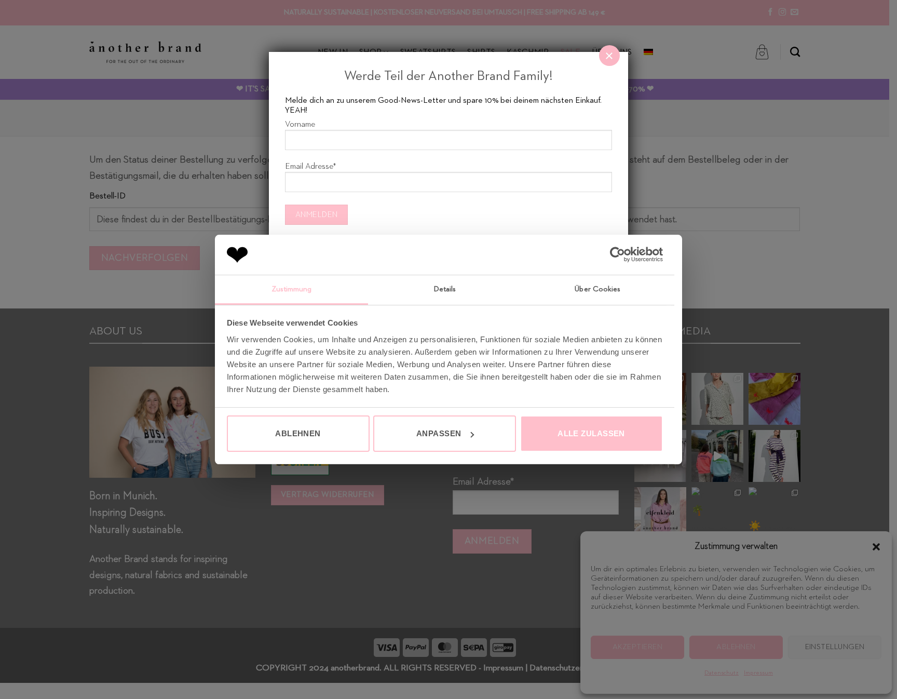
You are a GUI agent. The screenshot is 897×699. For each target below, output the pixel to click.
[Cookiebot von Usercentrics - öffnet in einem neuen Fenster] (617, 254)
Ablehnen (298, 433)
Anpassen (438, 433)
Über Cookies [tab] (597, 289)
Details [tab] (444, 289)
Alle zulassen (591, 433)
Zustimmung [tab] (291, 289)
